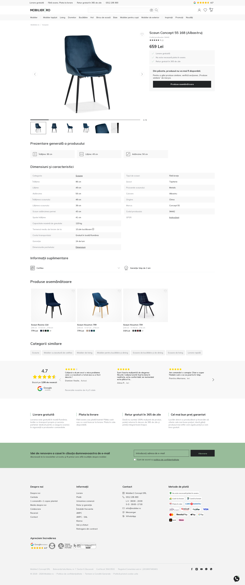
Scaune (45, 25)
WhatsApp (131, 516)
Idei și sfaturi (82, 525)
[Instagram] (197, 569)
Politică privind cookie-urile (125, 574)
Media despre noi (38, 505)
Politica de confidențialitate (69, 574)
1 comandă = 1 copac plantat (44, 501)
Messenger (131, 512)
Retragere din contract (87, 529)
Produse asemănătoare (182, 84)
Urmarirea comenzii (85, 501)
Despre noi (35, 493)
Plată (78, 497)
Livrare (79, 493)
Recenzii (34, 513)
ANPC (79, 513)
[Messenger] (207, 569)
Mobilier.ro (35, 25)
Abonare (202, 453)
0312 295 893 (132, 497)
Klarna (79, 521)
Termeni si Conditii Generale (98, 574)
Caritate (34, 497)
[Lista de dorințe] (205, 10)
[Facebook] (193, 569)
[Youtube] (202, 569)
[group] (85, 377)
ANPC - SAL (81, 517)
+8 (50, 331)
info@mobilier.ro (133, 508)
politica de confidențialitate (166, 459)
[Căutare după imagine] (151, 10)
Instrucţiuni (174, 217)
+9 (142, 331)
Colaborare (35, 509)
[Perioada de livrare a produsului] (93, 229)
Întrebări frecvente (84, 509)
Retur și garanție (84, 505)
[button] (199, 10)
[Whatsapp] (212, 569)
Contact (34, 517)
